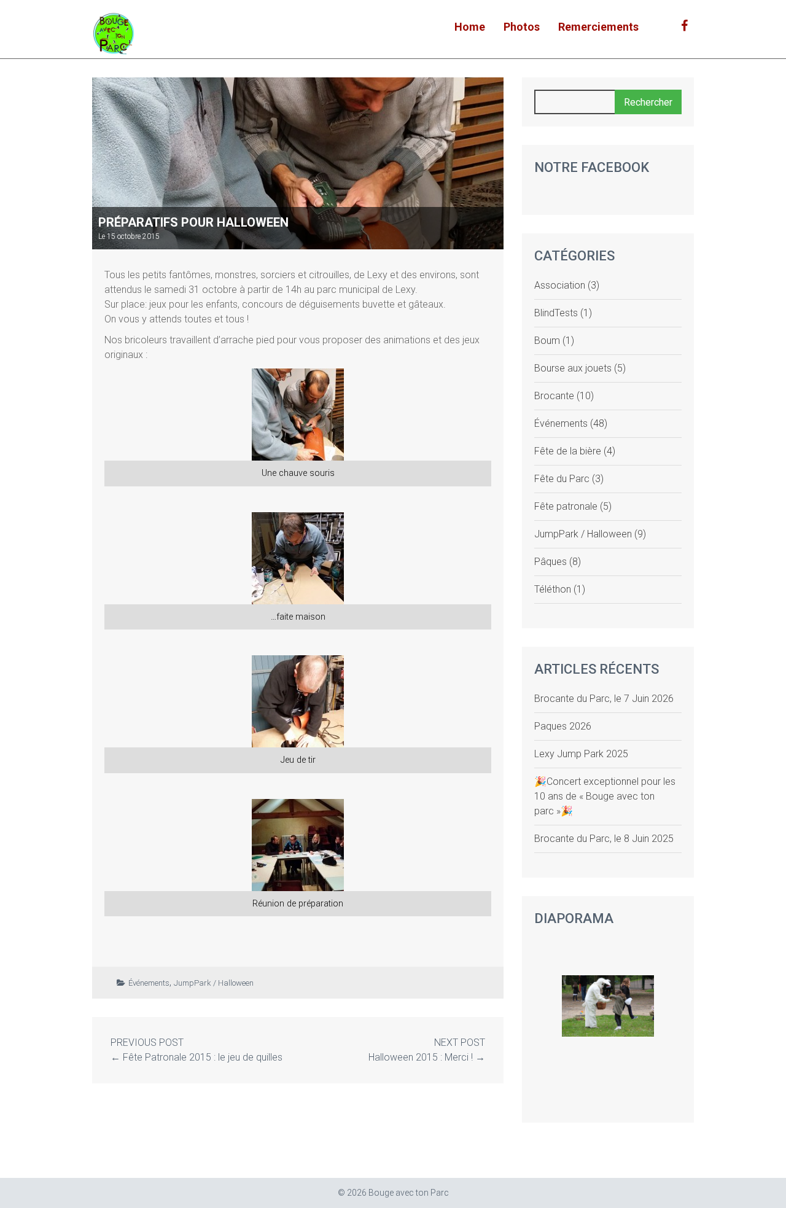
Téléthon (552, 589)
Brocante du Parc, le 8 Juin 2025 (604, 838)
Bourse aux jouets (573, 368)
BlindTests (556, 313)
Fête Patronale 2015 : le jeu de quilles (202, 1057)
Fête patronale (565, 506)
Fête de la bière (567, 451)
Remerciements (598, 26)
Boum (547, 340)
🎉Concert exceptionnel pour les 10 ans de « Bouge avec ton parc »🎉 (604, 796)
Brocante (554, 396)
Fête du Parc (562, 479)
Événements (148, 983)
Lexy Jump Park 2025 (581, 754)
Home (469, 26)
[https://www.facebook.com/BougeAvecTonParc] (684, 26)
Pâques (550, 561)
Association (559, 285)
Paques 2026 (562, 726)
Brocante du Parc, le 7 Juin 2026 (604, 698)
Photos (522, 26)
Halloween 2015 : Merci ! (420, 1057)
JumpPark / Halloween (214, 983)
